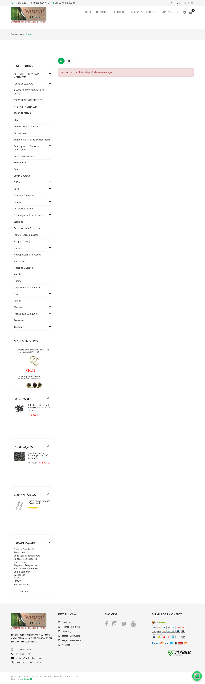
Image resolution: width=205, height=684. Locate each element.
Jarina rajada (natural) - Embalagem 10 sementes (30, 375)
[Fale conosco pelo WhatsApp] (197, 676)
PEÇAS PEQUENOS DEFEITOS (28, 100)
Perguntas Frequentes (25, 565)
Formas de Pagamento (26, 568)
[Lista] (69, 61)
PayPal (17, 578)
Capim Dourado (22, 175)
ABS (16, 120)
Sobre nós (66, 622)
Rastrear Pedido (22, 584)
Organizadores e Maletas (27, 287)
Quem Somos (21, 562)
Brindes (17, 169)
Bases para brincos (24, 156)
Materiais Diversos (23, 268)
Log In (174, 3)
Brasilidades (20, 162)
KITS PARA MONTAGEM (25, 107)
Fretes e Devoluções (24, 549)
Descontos (19, 575)
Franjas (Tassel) (22, 241)
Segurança (19, 552)
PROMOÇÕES (119, 12)
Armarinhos (20, 133)
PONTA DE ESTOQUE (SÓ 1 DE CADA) (29, 92)
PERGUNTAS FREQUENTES (144, 12)
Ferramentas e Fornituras (27, 228)
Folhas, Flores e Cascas (26, 235)
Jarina (29, 34)
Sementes (16, 34)
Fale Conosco (21, 591)
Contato (66, 645)
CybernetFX (27, 679)
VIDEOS (17, 581)
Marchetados (21, 261)
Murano (18, 281)
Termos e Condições (71, 627)
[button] (159, 654)
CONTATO (167, 12)
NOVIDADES (102, 12)
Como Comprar (22, 571)
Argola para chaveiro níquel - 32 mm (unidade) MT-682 (33, 348)
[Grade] (61, 61)
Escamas (18, 222)
